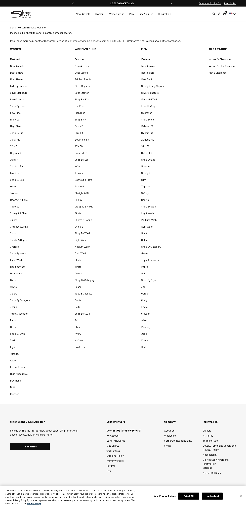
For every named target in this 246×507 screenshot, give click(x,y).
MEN (144, 49)
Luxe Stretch (17, 99)
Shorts (145, 199)
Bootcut (146, 166)
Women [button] (99, 13)
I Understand (212, 496)
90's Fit (14, 159)
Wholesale (170, 435)
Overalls (14, 246)
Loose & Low (17, 367)
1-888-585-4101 (118, 40)
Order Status (113, 450)
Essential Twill (149, 99)
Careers (207, 430)
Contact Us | (114, 430)
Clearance (146, 112)
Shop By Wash (18, 253)
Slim (143, 179)
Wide (13, 186)
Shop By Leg (17, 179)
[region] (123, 496)
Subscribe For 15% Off (210, 3)
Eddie (144, 306)
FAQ (108, 470)
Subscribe (31, 446)
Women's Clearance (220, 59)
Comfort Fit (16, 166)
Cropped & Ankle (19, 226)
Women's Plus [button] (116, 13)
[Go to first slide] (171, 3)
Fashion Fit (16, 173)
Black (13, 280)
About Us (169, 430)
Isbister (14, 393)
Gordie (144, 293)
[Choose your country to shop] (231, 13)
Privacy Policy (211, 449)
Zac (143, 286)
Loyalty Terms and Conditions (219, 445)
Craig (144, 300)
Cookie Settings (212, 473)
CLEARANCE (218, 49)
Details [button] (130, 3)
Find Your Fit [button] (146, 13)
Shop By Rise (17, 106)
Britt (12, 387)
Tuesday (14, 353)
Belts (13, 326)
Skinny (13, 219)
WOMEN (15, 49)
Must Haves (16, 79)
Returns (110, 465)
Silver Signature (18, 92)
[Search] (214, 14)
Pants (13, 320)
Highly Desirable (19, 373)
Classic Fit (147, 132)
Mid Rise (14, 119)
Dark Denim (147, 79)
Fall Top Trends (18, 86)
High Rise (15, 126)
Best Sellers (16, 72)
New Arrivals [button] (83, 13)
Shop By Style (17, 333)
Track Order (230, 3)
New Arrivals (17, 65)
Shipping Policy (115, 455)
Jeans (13, 306)
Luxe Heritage (149, 106)
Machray (145, 326)
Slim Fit (14, 146)
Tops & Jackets (19, 313)
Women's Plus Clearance (222, 65)
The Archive (164, 13)
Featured (15, 59)
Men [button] (131, 13)
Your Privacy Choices (165, 496)
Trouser (14, 193)
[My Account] (219, 14)
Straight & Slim (18, 213)
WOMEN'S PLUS (85, 49)
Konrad (145, 340)
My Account (112, 435)
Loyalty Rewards (115, 440)
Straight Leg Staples (152, 86)
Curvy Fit (15, 139)
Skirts (13, 233)
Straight (145, 173)
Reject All (189, 496)
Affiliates (208, 435)
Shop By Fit (16, 132)
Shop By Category (20, 300)
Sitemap (207, 467)
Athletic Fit (147, 139)
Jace (144, 333)
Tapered (14, 206)
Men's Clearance (218, 72)
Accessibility (210, 454)
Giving (167, 445)
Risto (144, 347)
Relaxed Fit (147, 126)
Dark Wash (16, 273)
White (13, 286)
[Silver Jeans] (22, 14)
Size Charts (112, 445)
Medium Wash (17, 266)
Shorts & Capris (18, 239)
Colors (13, 293)
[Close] (240, 496)
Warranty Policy (115, 460)
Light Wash (16, 260)
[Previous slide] (73, 3)
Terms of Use (210, 440)
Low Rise (15, 112)
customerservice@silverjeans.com (86, 40)
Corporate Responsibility (178, 440)
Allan (144, 320)
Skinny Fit (146, 152)
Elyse (13, 347)
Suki (12, 340)
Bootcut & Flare (19, 199)
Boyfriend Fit (17, 152)
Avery (13, 360)
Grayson (145, 313)
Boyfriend (15, 380)
